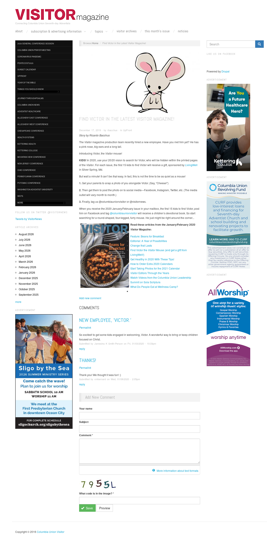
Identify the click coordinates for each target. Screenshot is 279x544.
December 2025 (28, 278)
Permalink (85, 327)
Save (89, 508)
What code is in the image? (96, 493)
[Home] (62, 15)
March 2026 (26, 261)
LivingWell (191, 165)
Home (95, 43)
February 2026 (27, 267)
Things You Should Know (30, 89)
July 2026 (24, 239)
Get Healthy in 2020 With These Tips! (152, 259)
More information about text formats (177, 470)
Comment (86, 435)
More (20, 202)
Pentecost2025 (25, 63)
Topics (99, 31)
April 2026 (25, 256)
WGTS (20, 196)
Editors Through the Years (149, 273)
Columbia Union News (28, 104)
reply (82, 348)
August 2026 (26, 234)
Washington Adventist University (35, 189)
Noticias (183, 31)
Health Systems (25, 137)
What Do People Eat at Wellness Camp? (154, 286)
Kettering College (27, 150)
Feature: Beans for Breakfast (147, 236)
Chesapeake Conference (30, 130)
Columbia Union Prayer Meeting (34, 50)
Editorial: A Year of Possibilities (148, 241)
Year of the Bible (26, 82)
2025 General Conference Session (35, 43)
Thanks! (87, 360)
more (18, 302)
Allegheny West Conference (32, 124)
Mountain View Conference (31, 157)
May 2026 (25, 250)
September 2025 (29, 294)
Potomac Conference (29, 183)
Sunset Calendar (26, 69)
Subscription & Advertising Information (56, 31)
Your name (85, 408)
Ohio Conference (26, 170)
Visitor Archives (127, 31)
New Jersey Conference (30, 163)
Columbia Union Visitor (50, 532)
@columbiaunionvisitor (123, 213)
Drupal (225, 71)
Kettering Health (26, 143)
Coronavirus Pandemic (29, 56)
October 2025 (27, 289)
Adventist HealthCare (29, 111)
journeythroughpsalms (30, 98)
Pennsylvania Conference (31, 176)
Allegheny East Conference (32, 117)
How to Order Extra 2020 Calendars (151, 264)
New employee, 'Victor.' (105, 320)
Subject (83, 422)
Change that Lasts (141, 245)
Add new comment (90, 298)
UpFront (21, 76)
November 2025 (28, 283)
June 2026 (25, 245)
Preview (104, 508)
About (19, 31)
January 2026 (27, 272)
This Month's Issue (157, 31)
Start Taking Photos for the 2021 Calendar (155, 268)
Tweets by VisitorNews (28, 219)
